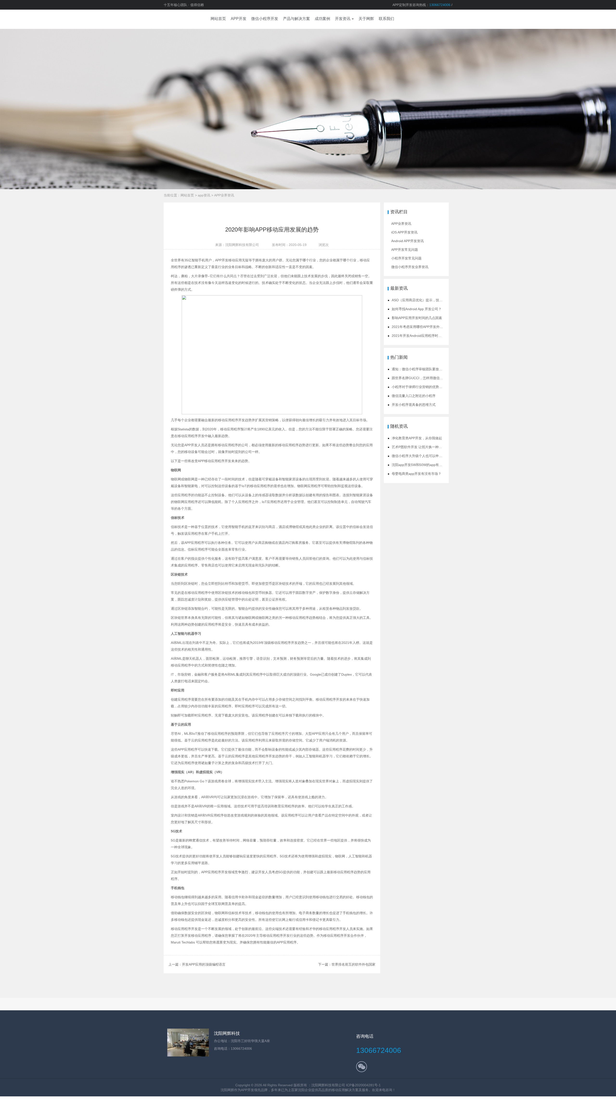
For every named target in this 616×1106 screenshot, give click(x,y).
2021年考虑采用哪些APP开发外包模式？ (422, 327)
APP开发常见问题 (404, 249)
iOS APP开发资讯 (404, 232)
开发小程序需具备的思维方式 (414, 405)
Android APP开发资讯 (407, 241)
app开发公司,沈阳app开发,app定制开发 (178, 19)
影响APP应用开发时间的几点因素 (417, 318)
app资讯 (204, 195)
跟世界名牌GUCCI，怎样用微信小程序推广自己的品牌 (432, 378)
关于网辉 (366, 19)
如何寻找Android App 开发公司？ (417, 309)
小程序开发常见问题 (406, 258)
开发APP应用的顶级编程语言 (203, 964)
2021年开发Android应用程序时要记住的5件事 (426, 336)
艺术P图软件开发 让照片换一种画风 (418, 447)
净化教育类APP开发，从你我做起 (417, 438)
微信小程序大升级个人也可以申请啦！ (420, 456)
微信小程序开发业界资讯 (409, 267)
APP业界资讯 (224, 195)
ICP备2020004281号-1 (363, 1085)
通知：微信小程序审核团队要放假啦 (419, 369)
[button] (344, 19)
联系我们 (386, 19)
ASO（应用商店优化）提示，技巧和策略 (422, 300)
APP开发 (247, 1090)
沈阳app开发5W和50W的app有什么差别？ (424, 465)
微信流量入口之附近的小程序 (414, 396)
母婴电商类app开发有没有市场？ (416, 474)
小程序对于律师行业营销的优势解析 (419, 387)
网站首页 (187, 195)
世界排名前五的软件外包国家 (353, 964)
